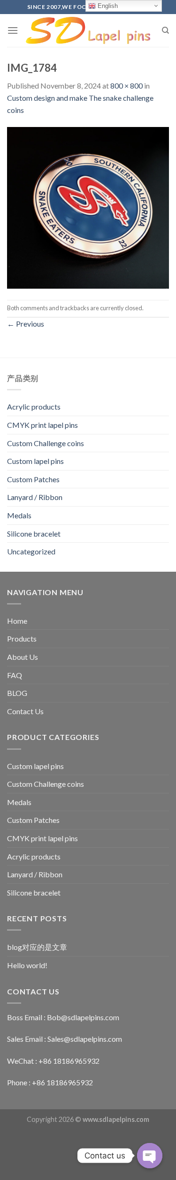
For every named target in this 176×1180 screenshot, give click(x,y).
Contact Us (25, 711)
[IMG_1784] (88, 206)
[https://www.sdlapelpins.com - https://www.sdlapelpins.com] (88, 31)
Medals (19, 515)
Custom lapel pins (35, 460)
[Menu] (12, 30)
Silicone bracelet (34, 533)
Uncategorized (31, 551)
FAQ (14, 675)
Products (22, 638)
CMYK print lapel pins (42, 424)
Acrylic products (34, 406)
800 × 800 (126, 85)
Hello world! (27, 965)
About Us (22, 656)
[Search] (165, 30)
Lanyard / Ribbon (34, 497)
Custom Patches (33, 479)
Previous (25, 323)
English (107, 5)
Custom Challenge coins (45, 443)
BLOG (17, 692)
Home (17, 620)
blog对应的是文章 (37, 946)
